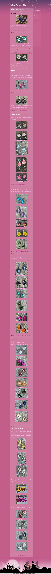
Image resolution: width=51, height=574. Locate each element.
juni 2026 (35, 21)
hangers (26, 30)
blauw (16, 30)
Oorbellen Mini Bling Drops (15, 255)
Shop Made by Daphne (26, 1)
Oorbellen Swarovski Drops (15, 114)
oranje (24, 425)
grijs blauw (25, 335)
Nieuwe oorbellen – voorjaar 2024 (17, 428)
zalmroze (23, 184)
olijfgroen (22, 425)
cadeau (19, 30)
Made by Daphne (18, 4)
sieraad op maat (12, 49)
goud (26, 183)
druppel (23, 183)
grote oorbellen (23, 110)
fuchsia (24, 424)
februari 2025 (35, 28)
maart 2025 (35, 27)
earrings (21, 30)
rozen (11, 184)
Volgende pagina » (23, 555)
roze (12, 91)
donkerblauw (20, 424)
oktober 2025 (35, 23)
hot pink (12, 425)
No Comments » (30, 52)
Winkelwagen (35, 18)
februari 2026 (35, 22)
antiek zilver (13, 183)
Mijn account (35, 16)
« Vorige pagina (19, 555)
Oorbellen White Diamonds (15, 51)
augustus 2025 (35, 24)
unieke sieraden (20, 49)
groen (29, 183)
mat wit (18, 425)
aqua (12, 251)
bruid (18, 67)
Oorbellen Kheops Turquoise (16, 34)
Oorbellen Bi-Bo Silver (14, 94)
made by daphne (27, 48)
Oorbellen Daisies (14, 70)
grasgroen (28, 251)
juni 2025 (35, 25)
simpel (30, 425)
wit (21, 184)
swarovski (15, 49)
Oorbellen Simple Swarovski (16, 339)
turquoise (18, 49)
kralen (30, 30)
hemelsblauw (28, 30)
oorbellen (30, 48)
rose (11, 91)
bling (18, 30)
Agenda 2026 (35, 15)
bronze (20, 251)
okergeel (20, 425)
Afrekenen (35, 14)
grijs (21, 110)
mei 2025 (35, 26)
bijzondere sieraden (14, 30)
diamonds (21, 67)
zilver (13, 31)
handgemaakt (23, 30)
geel (25, 251)
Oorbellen (14, 32)
